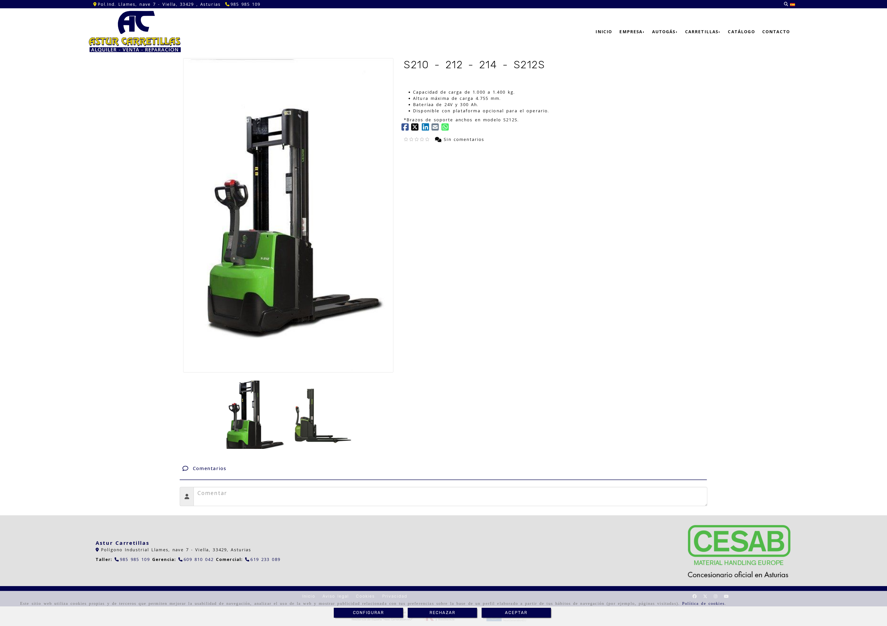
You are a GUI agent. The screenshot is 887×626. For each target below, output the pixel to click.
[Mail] (436, 128)
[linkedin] (426, 128)
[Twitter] (416, 128)
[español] (792, 4)
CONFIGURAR (368, 612)
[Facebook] (406, 128)
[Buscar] (786, 4)
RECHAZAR (442, 612)
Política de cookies (703, 603)
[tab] (443, 468)
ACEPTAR (516, 612)
